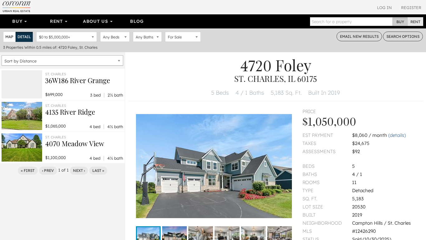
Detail (24, 36)
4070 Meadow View (74, 143)
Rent (57, 21)
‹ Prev (48, 170)
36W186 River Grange (77, 80)
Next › (79, 170)
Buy (18, 21)
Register (411, 7)
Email (359, 36)
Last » (98, 170)
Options (402, 36)
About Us (96, 21)
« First (28, 170)
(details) (397, 135)
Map (9, 36)
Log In (384, 7)
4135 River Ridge (70, 112)
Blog (136, 21)
